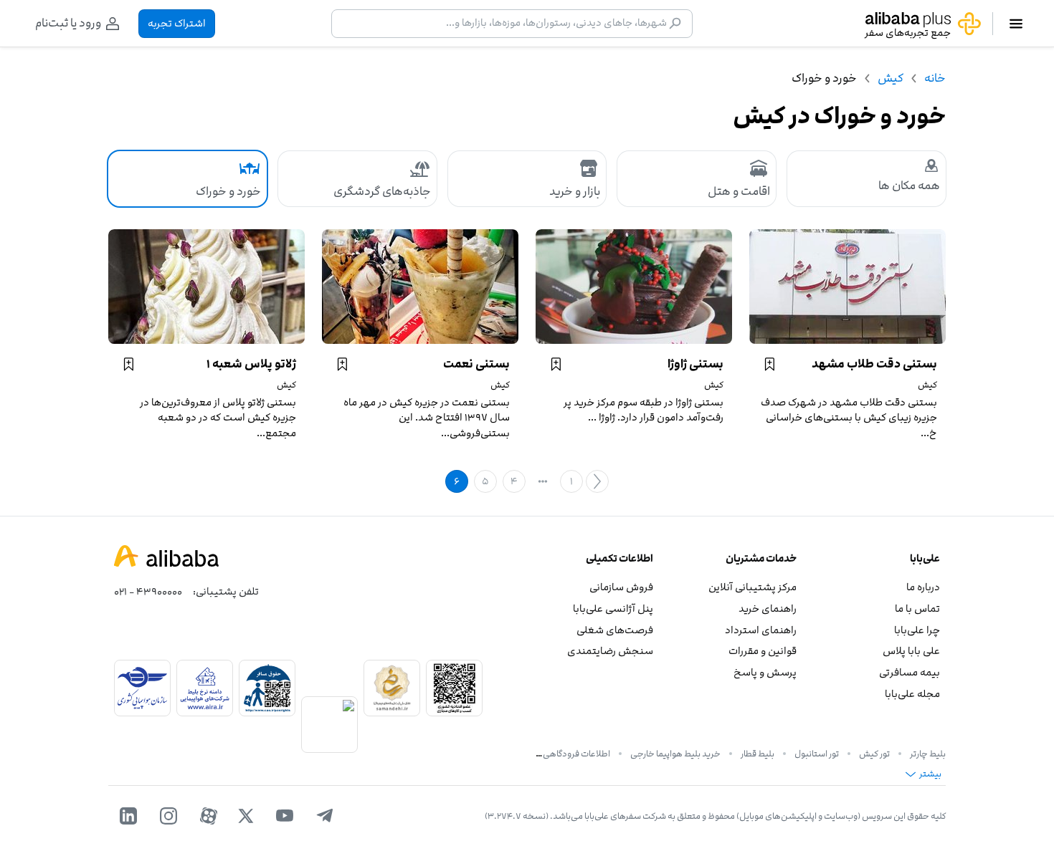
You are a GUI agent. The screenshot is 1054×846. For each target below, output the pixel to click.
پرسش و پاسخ (765, 672)
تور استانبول (816, 753)
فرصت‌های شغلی (614, 630)
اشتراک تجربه (177, 23)
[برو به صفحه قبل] (597, 481)
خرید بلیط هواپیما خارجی (675, 753)
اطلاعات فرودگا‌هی (576, 753)
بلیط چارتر (928, 753)
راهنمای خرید (768, 608)
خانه (935, 78)
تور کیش (874, 753)
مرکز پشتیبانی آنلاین (752, 587)
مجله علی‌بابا (912, 693)
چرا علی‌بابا (917, 630)
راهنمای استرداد (761, 630)
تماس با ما (917, 608)
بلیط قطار (757, 753)
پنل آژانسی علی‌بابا (613, 608)
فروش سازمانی (621, 587)
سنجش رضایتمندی (610, 650)
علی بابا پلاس (911, 650)
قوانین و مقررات (762, 650)
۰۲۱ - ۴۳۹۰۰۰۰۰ (148, 591)
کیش (890, 78)
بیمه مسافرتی (909, 672)
